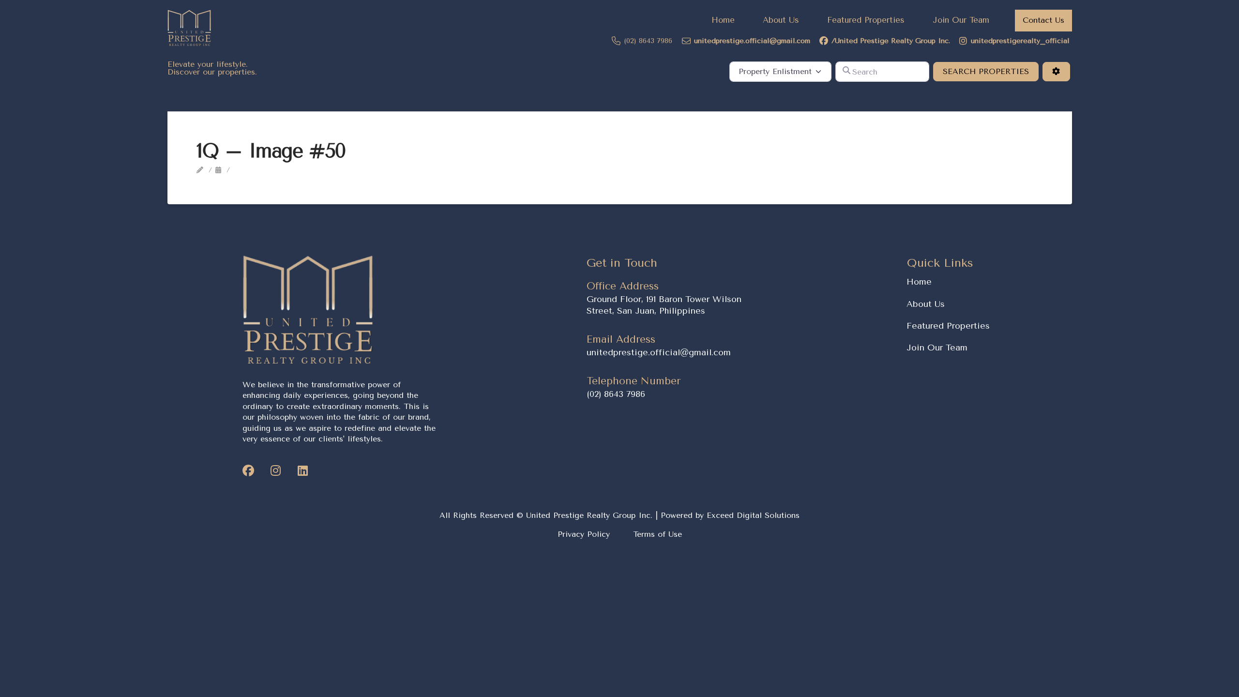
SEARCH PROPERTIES (991, 71)
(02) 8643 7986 (616, 394)
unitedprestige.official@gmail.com (659, 352)
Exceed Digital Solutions (753, 515)
